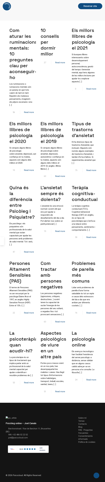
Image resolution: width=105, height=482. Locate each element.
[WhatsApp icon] (90, 475)
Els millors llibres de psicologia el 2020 (21, 132)
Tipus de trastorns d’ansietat (83, 129)
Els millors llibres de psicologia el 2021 (83, 39)
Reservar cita (90, 6)
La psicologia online (83, 339)
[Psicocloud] (7, 6)
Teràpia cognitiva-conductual (85, 193)
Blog (80, 427)
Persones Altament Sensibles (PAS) (20, 272)
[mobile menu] (70, 6)
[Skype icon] (87, 475)
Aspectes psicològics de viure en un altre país (53, 345)
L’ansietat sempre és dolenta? (52, 193)
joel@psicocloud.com (18, 437)
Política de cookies (86, 442)
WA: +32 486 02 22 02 (18, 434)
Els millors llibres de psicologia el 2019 (52, 132)
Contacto (82, 424)
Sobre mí (82, 418)
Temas (81, 421)
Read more (29, 112)
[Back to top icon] (96, 475)
